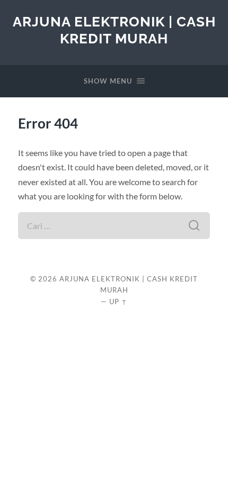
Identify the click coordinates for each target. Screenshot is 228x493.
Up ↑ (118, 301)
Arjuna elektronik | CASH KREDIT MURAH (114, 30)
